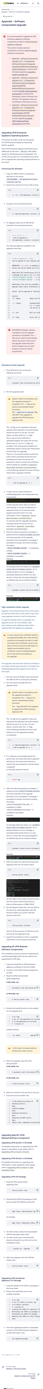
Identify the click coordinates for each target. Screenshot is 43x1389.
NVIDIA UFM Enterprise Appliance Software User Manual (25, 3)
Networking (18, 3)
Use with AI (8, 16)
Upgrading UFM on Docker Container (15, 1152)
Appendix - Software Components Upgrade (16, 12)
